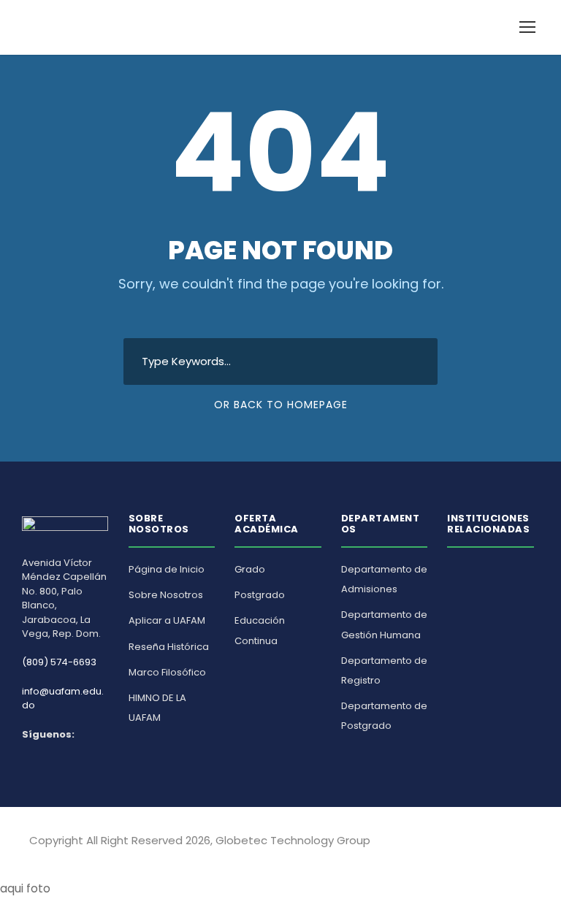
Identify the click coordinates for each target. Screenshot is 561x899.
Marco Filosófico (167, 672)
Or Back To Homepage (281, 404)
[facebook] (475, 842)
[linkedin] (500, 842)
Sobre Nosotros (166, 595)
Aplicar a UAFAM (167, 620)
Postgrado (259, 595)
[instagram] (526, 842)
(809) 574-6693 (59, 662)
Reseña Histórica (169, 647)
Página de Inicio (167, 569)
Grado (249, 569)
